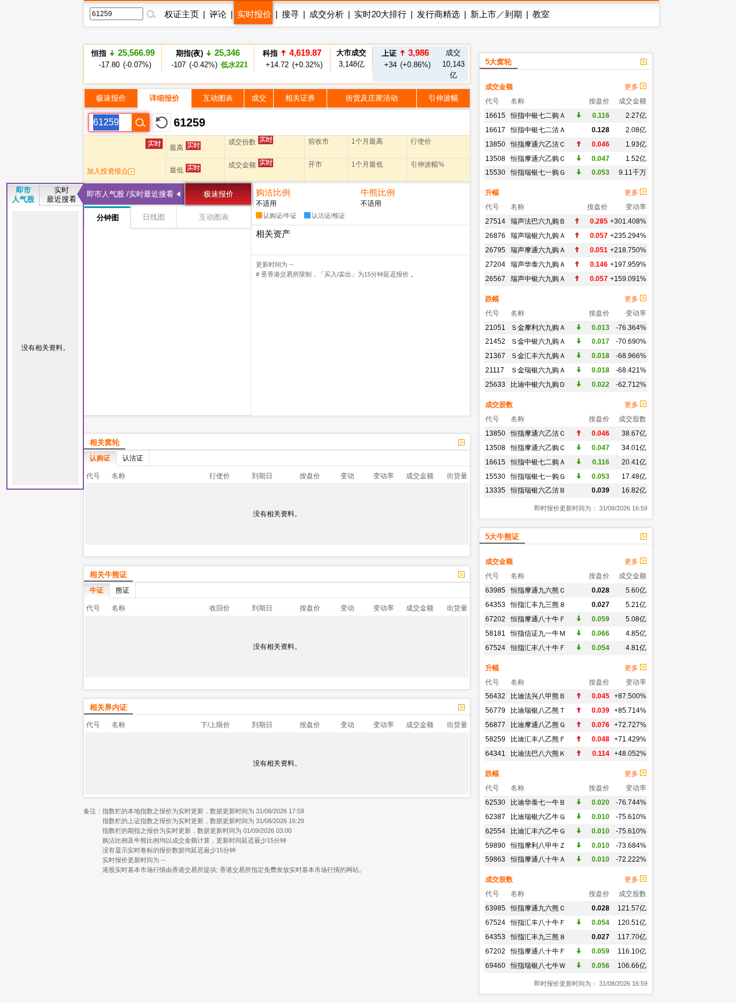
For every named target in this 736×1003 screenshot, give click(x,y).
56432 (495, 696)
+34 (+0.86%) (406, 58)
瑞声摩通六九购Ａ (538, 250)
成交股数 (499, 405)
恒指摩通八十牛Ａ (538, 859)
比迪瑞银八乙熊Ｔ (538, 710)
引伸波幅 (443, 98)
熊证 (122, 590)
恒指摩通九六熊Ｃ (538, 590)
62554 (495, 831)
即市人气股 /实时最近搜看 (130, 194)
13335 (495, 490)
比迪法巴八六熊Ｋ (538, 754)
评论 (218, 14)
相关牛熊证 (108, 574)
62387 (495, 817)
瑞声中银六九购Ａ (538, 279)
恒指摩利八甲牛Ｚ (538, 845)
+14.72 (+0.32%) (292, 58)
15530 (495, 172)
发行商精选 (438, 14)
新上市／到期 (496, 14)
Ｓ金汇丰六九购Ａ (538, 356)
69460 (495, 966)
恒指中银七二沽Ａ (538, 130)
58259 (495, 739)
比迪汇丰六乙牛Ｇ (538, 831)
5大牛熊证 (502, 536)
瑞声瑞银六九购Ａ (538, 236)
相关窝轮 (105, 442)
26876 (495, 236)
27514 (495, 221)
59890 (495, 845)
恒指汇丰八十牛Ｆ (538, 648)
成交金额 (499, 87)
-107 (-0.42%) (208, 58)
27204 (495, 264)
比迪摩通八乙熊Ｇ (538, 725)
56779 (495, 710)
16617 (495, 130)
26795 (495, 250)
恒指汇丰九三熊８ (538, 605)
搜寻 (290, 14)
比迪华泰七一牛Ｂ (538, 802)
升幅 (492, 193)
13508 (495, 159)
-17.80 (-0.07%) (123, 58)
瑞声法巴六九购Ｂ (538, 221)
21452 (495, 341)
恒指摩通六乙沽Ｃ (538, 144)
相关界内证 (108, 707)
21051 (495, 328)
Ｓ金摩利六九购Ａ (538, 328)
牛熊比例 (378, 192)
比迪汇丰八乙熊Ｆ (538, 739)
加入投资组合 (107, 171)
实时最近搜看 (61, 194)
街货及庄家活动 (372, 98)
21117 (494, 370)
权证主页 (181, 14)
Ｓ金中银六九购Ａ (538, 341)
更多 (632, 87)
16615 (495, 116)
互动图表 (218, 98)
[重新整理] (161, 122)
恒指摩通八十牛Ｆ (538, 619)
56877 (495, 725)
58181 (495, 633)
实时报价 (254, 14)
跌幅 (492, 299)
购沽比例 (273, 192)
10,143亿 (453, 63)
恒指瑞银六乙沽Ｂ (538, 490)
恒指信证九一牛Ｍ (538, 633)
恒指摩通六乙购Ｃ (538, 159)
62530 (495, 802)
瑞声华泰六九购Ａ (538, 264)
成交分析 (326, 14)
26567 (495, 279)
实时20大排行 (380, 14)
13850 (495, 144)
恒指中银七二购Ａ (538, 116)
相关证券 (300, 98)
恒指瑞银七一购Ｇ (538, 172)
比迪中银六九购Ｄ (538, 385)
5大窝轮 (498, 61)
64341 (495, 754)
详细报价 (164, 98)
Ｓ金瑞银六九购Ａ (538, 370)
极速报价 (111, 98)
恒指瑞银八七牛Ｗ (538, 966)
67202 (495, 619)
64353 (495, 605)
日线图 (154, 217)
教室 (541, 14)
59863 (495, 859)
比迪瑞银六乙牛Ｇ (538, 817)
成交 (258, 98)
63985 (495, 590)
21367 (495, 356)
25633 (495, 385)
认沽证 (132, 458)
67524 (495, 648)
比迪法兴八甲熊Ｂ (538, 696)
